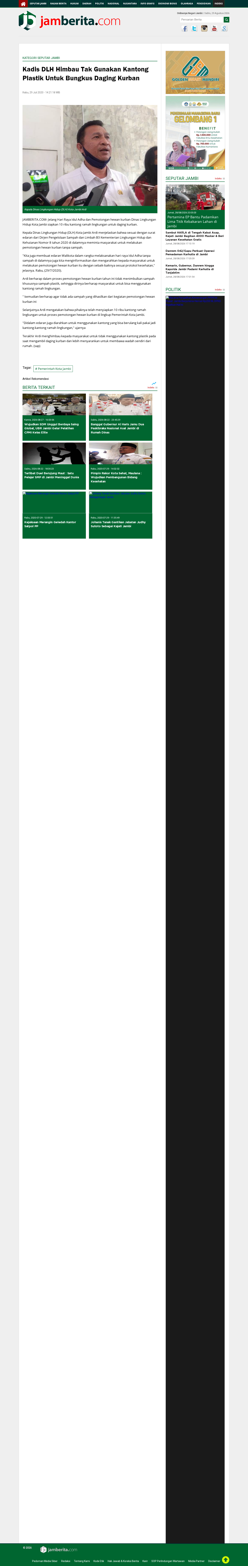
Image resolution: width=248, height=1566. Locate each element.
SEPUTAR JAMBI (182, 179)
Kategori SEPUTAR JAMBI (41, 58)
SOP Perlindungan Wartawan (168, 1561)
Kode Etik (98, 1561)
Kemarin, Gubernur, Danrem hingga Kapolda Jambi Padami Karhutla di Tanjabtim (190, 269)
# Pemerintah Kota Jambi (53, 369)
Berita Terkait (39, 388)
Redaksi (65, 1561)
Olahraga (187, 3)
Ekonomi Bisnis (167, 3)
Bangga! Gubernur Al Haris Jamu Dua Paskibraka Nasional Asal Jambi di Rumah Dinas (117, 428)
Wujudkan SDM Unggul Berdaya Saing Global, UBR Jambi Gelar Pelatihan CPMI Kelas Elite (51, 428)
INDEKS (219, 3)
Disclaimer (214, 1561)
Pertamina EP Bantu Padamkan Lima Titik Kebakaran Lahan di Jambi (192, 221)
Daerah (86, 3)
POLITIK (173, 290)
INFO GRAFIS (148, 3)
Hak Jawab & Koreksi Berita (123, 1561)
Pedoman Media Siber (45, 1561)
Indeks (151, 388)
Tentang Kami (82, 1561)
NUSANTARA (130, 3)
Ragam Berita (58, 3)
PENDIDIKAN (204, 3)
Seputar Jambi (38, 3)
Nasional (113, 3)
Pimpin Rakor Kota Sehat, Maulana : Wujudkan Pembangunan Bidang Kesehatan (116, 477)
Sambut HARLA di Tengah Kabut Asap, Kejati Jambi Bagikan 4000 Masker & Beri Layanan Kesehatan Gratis (195, 236)
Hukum (74, 3)
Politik (99, 3)
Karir (145, 1561)
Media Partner (196, 1561)
